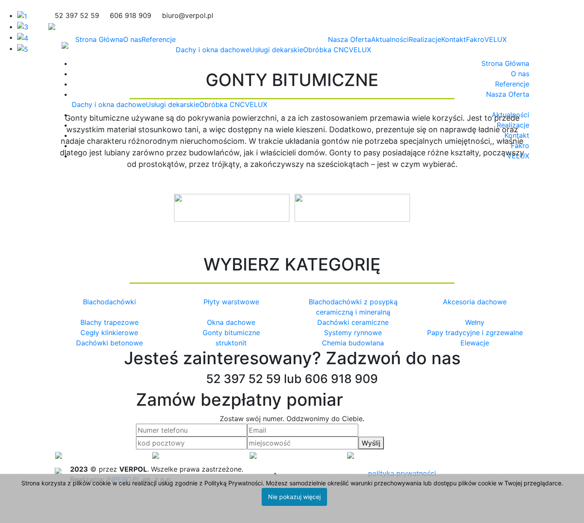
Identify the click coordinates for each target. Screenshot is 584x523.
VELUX (360, 49)
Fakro (475, 39)
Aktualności (390, 39)
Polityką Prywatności (233, 483)
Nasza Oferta (349, 39)
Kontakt (453, 39)
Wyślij (371, 443)
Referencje (159, 39)
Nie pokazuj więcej (294, 496)
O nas (132, 39)
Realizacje (425, 39)
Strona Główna (99, 39)
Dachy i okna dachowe (213, 49)
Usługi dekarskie (276, 49)
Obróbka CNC (326, 49)
